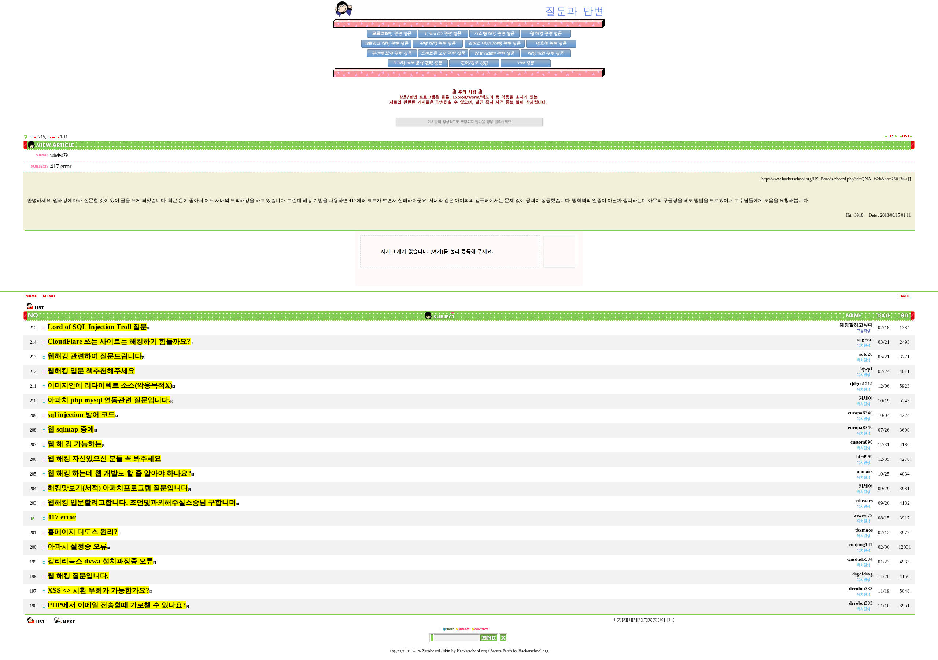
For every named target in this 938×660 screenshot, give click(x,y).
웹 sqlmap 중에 (71, 429)
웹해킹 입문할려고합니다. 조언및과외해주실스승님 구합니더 (142, 502)
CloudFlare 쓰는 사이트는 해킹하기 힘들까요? (119, 341)
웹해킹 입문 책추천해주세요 (91, 370)
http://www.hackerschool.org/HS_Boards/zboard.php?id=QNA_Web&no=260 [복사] (836, 179)
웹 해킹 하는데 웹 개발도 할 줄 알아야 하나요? (119, 473)
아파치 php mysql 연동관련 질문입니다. (109, 400)
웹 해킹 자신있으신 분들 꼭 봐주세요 (104, 458)
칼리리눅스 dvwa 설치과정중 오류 (100, 561)
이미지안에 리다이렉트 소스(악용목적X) (110, 385)
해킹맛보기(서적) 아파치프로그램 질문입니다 (118, 488)
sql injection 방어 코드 (81, 414)
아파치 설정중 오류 (77, 546)
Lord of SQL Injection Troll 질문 (97, 327)
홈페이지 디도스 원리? (83, 532)
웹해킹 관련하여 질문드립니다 (95, 356)
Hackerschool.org (472, 651)
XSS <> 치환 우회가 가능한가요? (98, 590)
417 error (62, 517)
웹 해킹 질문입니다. (78, 575)
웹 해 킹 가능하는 (75, 444)
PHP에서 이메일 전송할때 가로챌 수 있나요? (117, 605)
